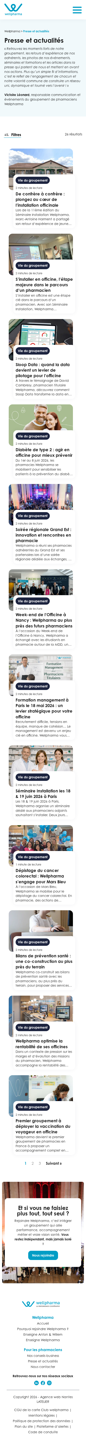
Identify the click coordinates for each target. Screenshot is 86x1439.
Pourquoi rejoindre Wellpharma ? (43, 1329)
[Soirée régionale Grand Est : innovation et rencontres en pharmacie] (43, 524)
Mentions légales (41, 1415)
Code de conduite (43, 1432)
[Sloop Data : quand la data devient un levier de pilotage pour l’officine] (43, 359)
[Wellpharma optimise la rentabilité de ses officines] (43, 1033)
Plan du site (24, 1426)
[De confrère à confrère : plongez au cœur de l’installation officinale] (43, 188)
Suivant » (53, 1163)
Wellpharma (12, 31)
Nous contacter (43, 1367)
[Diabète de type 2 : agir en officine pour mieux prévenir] (43, 441)
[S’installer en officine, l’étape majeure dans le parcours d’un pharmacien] (43, 273)
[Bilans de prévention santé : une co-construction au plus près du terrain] (43, 950)
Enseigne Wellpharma (43, 1340)
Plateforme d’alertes (52, 1426)
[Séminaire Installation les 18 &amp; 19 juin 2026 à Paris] (43, 782)
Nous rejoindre (43, 1255)
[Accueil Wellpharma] (13, 9)
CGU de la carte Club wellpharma (41, 1410)
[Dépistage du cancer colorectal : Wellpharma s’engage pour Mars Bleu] (43, 865)
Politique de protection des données (41, 1421)
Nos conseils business (43, 1356)
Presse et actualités (43, 1361)
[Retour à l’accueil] (43, 1304)
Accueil (43, 1323)
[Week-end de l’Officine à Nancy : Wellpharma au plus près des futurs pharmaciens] (43, 609)
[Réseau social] (36, 1383)
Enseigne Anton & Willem (42, 1334)
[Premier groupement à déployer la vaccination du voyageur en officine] (43, 1115)
